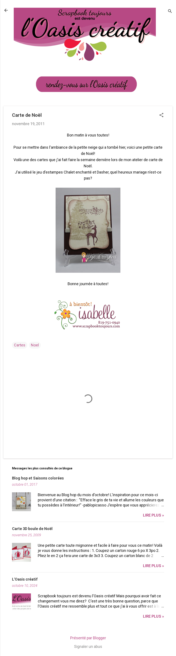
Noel (35, 345)
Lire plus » (153, 515)
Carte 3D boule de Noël (32, 528)
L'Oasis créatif (25, 579)
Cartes (19, 345)
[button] (161, 115)
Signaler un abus (88, 646)
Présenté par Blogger (88, 638)
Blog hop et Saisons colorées (38, 478)
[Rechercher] (170, 11)
